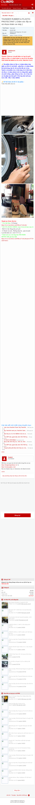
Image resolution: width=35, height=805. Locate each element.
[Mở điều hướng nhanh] (29, 13)
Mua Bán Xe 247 (13, 612)
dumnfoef (31, 595)
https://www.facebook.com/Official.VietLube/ (14, 225)
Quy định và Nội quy (22, 795)
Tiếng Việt (16, 790)
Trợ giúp (13, 795)
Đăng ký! (17, 515)
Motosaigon (4, 5)
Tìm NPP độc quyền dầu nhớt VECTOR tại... (16, 437)
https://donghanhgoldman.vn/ (9, 465)
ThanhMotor (12, 620)
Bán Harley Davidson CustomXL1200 (18, 602)
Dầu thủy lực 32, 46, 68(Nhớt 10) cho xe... (15, 433)
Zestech (10, 457)
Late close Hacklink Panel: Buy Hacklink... (15, 427)
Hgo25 (10, 705)
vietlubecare (11, 50)
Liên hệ (8, 795)
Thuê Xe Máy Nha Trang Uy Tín (17, 703)
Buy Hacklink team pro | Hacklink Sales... (15, 430)
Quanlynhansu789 (13, 642)
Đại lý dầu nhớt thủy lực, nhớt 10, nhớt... (15, 441)
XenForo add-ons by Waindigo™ (17, 802)
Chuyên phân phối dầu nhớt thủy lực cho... (15, 448)
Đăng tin (25, 8)
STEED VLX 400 (13, 604)
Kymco (10, 657)
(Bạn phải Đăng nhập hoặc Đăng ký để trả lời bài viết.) (14, 475)
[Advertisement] (17, 319)
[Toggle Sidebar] (32, 12)
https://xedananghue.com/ (8, 467)
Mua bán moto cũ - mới (15, 5)
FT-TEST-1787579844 (10, 440)
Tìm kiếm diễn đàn (6, 8)
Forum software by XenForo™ (17, 800)
